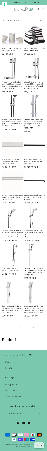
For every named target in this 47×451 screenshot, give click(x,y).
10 (34, 327)
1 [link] (5, 327)
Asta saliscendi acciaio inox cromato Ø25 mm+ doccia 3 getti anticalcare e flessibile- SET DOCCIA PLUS (12, 123)
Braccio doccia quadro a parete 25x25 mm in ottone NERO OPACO (33, 161)
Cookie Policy (11, 390)
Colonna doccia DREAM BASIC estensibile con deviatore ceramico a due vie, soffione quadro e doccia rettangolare (34, 309)
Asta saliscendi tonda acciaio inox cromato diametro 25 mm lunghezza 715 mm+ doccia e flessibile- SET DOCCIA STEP (34, 124)
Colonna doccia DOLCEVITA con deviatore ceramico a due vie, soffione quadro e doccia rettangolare (34, 271)
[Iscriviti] (39, 413)
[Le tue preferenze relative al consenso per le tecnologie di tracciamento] (4, 4)
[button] (3, 9)
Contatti (8, 368)
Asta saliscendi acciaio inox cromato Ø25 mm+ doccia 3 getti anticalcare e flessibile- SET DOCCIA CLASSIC (34, 85)
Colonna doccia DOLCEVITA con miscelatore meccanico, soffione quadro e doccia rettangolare (12, 309)
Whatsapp (9, 362)
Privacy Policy (11, 384)
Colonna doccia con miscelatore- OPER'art (10, 269)
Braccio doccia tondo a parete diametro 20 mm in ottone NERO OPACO (34, 197)
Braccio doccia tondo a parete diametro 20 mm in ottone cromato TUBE (12, 197)
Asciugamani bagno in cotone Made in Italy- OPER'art (34, 49)
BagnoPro (12, 444)
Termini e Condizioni (13, 396)
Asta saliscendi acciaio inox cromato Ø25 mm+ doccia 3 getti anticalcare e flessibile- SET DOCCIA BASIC (12, 85)
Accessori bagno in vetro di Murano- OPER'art (11, 49)
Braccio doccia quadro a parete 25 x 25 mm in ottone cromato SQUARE (12, 161)
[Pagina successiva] (41, 327)
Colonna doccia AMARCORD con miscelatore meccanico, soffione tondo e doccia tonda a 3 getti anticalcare (34, 234)
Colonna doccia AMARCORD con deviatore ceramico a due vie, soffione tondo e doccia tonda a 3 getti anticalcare (12, 234)
